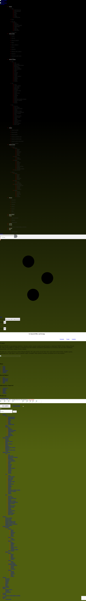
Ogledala (16, 95)
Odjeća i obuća (12, 33)
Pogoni (15, 97)
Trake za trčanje (14, 217)
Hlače (12, 42)
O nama (4, 367)
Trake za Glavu (20, 166)
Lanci (15, 84)
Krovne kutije (14, 132)
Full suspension (17, 11)
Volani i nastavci (17, 76)
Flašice (18, 163)
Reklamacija (5, 393)
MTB (15, 22)
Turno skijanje (17, 169)
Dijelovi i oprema (12, 59)
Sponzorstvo (5, 371)
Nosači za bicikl (14, 130)
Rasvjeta (16, 106)
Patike (18, 157)
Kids (15, 14)
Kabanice (13, 49)
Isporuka (4, 392)
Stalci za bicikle (17, 113)
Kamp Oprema (6, 587)
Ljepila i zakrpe (17, 85)
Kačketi (18, 167)
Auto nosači (16, 64)
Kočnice (16, 78)
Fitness (10, 215)
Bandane (19, 162)
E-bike (15, 16)
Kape (18, 161)
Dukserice (19, 151)
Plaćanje (4, 391)
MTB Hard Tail (17, 10)
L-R (12, 83)
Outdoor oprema (12, 144)
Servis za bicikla (5, 370)
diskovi (15, 70)
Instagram (6, 398)
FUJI (12, 19)
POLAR (13, 21)
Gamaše (18, 192)
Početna (4, 366)
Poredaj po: (2, 319)
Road (15, 12)
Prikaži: (1, 322)
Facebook (62, 339)
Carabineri (19, 189)
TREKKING (17, 26)
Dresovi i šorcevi (15, 40)
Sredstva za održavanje (19, 112)
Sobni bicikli (14, 222)
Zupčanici (16, 121)
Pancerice (13, 202)
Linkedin (74, 339)
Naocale (13, 38)
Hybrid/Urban (17, 17)
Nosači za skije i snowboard (17, 141)
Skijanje (10, 197)
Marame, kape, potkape (16, 51)
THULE (10, 127)
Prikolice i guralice (18, 100)
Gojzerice (19, 159)
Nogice (15, 91)
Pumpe (15, 101)
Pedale (15, 96)
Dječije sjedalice (8, 525)
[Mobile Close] (1, 409)
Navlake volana (17, 90)
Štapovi (18, 191)
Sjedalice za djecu (18, 111)
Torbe (15, 114)
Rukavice (13, 53)
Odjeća (15, 148)
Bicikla (10, 6)
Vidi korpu (5, 406)
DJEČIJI (16, 29)
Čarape (18, 155)
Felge (15, 71)
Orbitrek (13, 220)
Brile (12, 211)
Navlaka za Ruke (20, 168)
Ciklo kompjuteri (17, 68)
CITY (15, 27)
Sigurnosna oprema (18, 108)
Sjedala (15, 75)
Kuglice (16, 81)
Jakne (18, 150)
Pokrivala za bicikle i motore (20, 99)
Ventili (15, 118)
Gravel (15, 13)
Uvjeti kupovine (5, 388)
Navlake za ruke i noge (16, 55)
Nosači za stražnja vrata (16, 136)
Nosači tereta (17, 93)
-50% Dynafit (14, 231)
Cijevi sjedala (17, 67)
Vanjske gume (17, 117)
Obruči (15, 94)
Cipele (6, 451)
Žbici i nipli (16, 124)
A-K (12, 61)
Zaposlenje (4, 372)
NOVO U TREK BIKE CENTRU (18, 227)
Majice (18, 149)
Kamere (16, 73)
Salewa (13, 172)
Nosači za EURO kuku (16, 138)
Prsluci (12, 47)
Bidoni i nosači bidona (19, 65)
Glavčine (16, 72)
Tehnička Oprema (18, 184)
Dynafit (13, 146)
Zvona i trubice (17, 123)
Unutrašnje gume (17, 115)
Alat (15, 62)
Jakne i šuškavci (14, 44)
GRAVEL (16, 24)
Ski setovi (13, 199)
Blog (10, 229)
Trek (12, 8)
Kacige (13, 35)
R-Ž (12, 104)
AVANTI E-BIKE (18, 25)
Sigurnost (4, 389)
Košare (15, 79)
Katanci (15, 77)
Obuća (15, 156)
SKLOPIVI (16, 30)
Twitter (67, 339)
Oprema (13, 204)
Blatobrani (16, 66)
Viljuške (16, 119)
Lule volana (16, 86)
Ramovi (16, 102)
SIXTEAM (7, 436)
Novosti (10, 224)
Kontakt (4, 369)
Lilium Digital (31, 399)
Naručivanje (5, 390)
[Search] (15, 236)
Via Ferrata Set (20, 185)
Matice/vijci (16, 88)
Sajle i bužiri (16, 107)
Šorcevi (18, 152)
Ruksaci (18, 186)
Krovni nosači (14, 134)
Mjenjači (16, 89)
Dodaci (15, 160)
